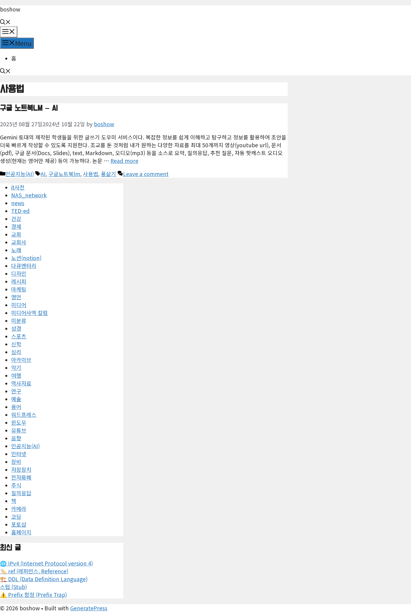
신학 (16, 344)
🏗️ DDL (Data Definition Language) (44, 579)
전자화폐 (21, 477)
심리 (16, 352)
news (17, 203)
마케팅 (18, 289)
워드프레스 (23, 415)
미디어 (18, 305)
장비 (16, 462)
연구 (16, 391)
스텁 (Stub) (13, 587)
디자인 (18, 273)
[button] (5, 22)
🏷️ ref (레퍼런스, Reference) (34, 571)
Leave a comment (146, 174)
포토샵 (18, 524)
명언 (16, 297)
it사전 (18, 187)
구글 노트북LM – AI (29, 108)
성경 (16, 328)
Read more (124, 161)
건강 (16, 219)
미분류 (18, 320)
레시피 (18, 281)
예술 (16, 399)
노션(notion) (26, 258)
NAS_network (29, 195)
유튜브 (18, 430)
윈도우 (18, 422)
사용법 (90, 174)
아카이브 (21, 360)
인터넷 (18, 454)
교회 (16, 234)
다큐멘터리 (23, 266)
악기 (16, 368)
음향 (16, 438)
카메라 (18, 509)
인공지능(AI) (19, 174)
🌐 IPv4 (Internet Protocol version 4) (46, 563)
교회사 (18, 242)
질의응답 (21, 493)
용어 (16, 407)
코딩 (16, 516)
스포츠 (18, 336)
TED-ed (20, 211)
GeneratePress (88, 608)
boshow (10, 9)
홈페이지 (21, 532)
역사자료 (21, 383)
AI (43, 174)
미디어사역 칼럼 (29, 313)
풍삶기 (108, 174)
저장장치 (21, 469)
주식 (16, 485)
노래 (16, 250)
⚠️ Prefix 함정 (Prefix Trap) (33, 595)
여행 (16, 375)
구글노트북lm (64, 174)
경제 (16, 226)
